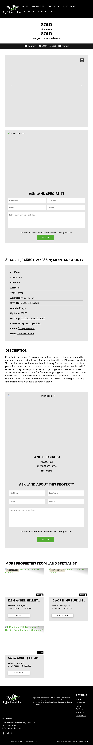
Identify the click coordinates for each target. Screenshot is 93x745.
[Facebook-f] (3, 733)
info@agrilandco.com (12, 728)
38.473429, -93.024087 (33, 318)
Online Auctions (80, 707)
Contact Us (45, 11)
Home (25, 6)
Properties (38, 6)
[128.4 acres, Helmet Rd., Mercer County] (24, 582)
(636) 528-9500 (26, 328)
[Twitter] (8, 733)
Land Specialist (33, 323)
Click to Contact (25, 333)
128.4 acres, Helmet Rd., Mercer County (23, 600)
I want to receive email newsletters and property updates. (47, 232)
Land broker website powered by (72, 741)
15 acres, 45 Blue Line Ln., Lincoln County (68, 600)
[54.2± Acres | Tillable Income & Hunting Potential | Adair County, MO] (24, 640)
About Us (29, 11)
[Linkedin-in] (12, 733)
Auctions (53, 6)
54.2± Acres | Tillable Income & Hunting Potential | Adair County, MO (24, 658)
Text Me (48, 470)
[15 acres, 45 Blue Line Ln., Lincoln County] (68, 582)
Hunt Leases (69, 6)
